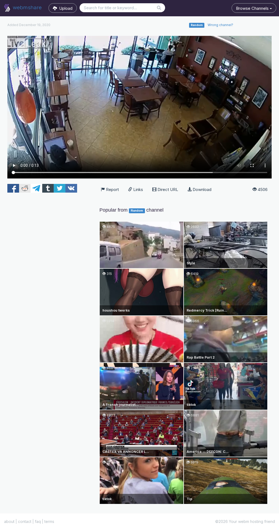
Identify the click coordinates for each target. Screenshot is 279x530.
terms (49, 521)
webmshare (26, 7)
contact (24, 521)
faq (38, 521)
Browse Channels (253, 8)
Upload (64, 8)
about (9, 521)
